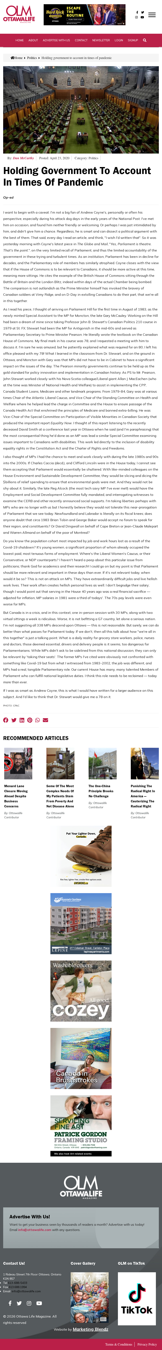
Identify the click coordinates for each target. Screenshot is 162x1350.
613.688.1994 (18, 1287)
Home (20, 40)
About (33, 40)
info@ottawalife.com (34, 1230)
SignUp (133, 40)
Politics (32, 57)
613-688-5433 (17, 1283)
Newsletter (101, 40)
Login (119, 40)
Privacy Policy (147, 1344)
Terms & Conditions (118, 1344)
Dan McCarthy (23, 158)
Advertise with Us (56, 40)
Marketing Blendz (90, 1329)
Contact (81, 40)
